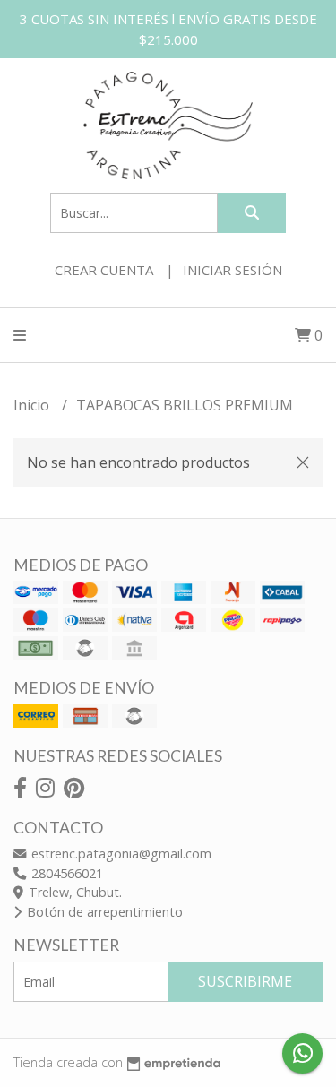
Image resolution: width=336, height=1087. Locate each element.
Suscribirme (245, 981)
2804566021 (65, 873)
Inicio (33, 405)
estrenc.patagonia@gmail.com (119, 853)
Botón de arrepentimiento (103, 911)
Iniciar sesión (232, 270)
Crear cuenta (104, 270)
